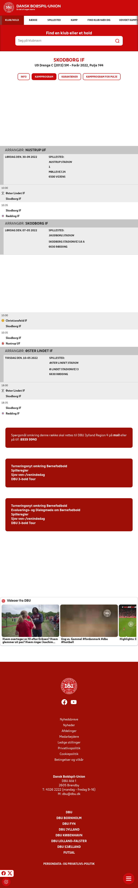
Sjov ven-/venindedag (28, 475)
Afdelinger (69, 731)
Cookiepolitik (69, 754)
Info (24, 77)
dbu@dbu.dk (71, 794)
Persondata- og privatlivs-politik (69, 864)
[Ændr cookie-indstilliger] (6, 882)
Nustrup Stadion (60, 162)
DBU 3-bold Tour (23, 479)
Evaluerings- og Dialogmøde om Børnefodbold (45, 510)
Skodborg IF (36, 223)
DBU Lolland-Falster (69, 841)
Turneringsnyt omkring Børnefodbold (39, 466)
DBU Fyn (69, 824)
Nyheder (69, 725)
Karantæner (69, 77)
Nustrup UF (35, 150)
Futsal (69, 852)
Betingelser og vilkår (69, 759)
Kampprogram (44, 77)
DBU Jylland (69, 829)
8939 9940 (28, 439)
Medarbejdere (69, 736)
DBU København (69, 835)
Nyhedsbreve (69, 719)
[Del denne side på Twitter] (10, 874)
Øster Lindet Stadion (63, 363)
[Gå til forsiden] (30, 7)
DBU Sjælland (69, 847)
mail (116, 435)
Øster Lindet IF (39, 351)
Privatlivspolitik (69, 748)
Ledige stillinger (69, 742)
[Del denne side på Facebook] (3, 874)
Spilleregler (19, 470)
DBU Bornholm (69, 818)
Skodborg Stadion (61, 236)
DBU (69, 812)
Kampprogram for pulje (101, 77)
